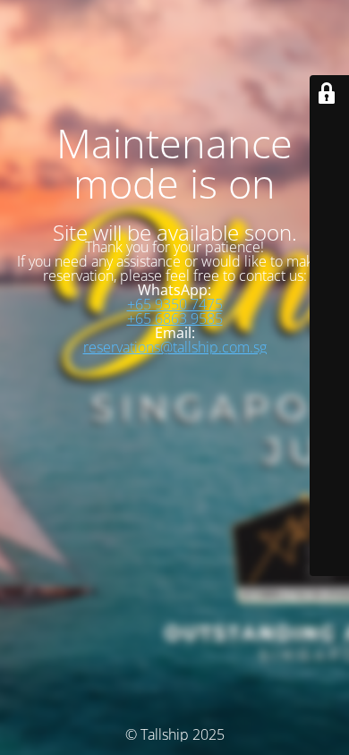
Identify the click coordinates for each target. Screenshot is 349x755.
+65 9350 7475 (175, 304)
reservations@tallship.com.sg (175, 347)
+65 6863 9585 (175, 318)
